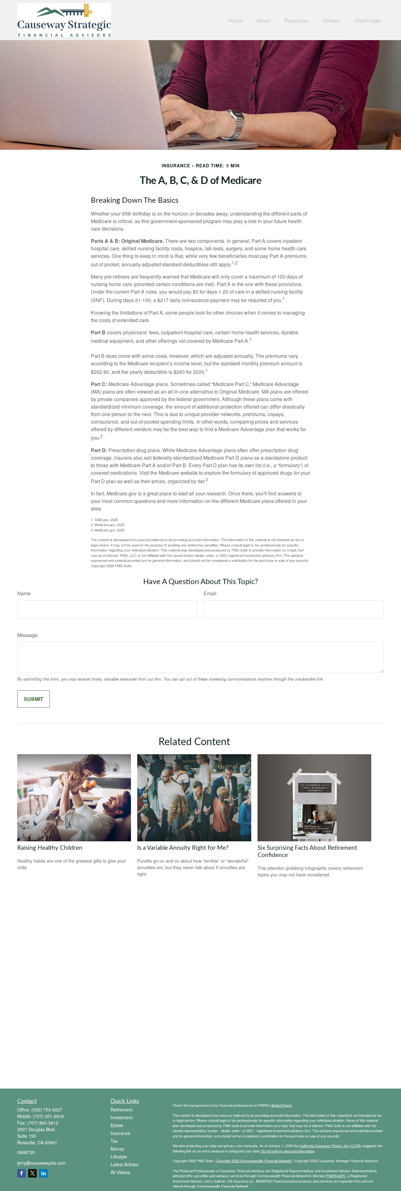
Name (24, 593)
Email (210, 593)
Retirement (122, 1109)
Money (117, 1149)
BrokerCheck (281, 1105)
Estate (117, 1125)
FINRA (331, 1175)
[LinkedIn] (43, 1173)
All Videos (120, 1172)
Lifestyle (119, 1156)
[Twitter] (32, 1173)
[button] (235, 19)
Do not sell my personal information (288, 1150)
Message (27, 635)
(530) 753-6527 (46, 1109)
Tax (114, 1141)
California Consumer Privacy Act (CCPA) (330, 1145)
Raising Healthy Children (49, 848)
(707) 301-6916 (48, 1116)
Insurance (120, 1133)
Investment (122, 1117)
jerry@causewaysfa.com (41, 1163)
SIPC (342, 1175)
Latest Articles (124, 1164)
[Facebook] (21, 1173)
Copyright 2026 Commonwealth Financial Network (254, 1160)
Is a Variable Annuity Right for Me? (183, 848)
